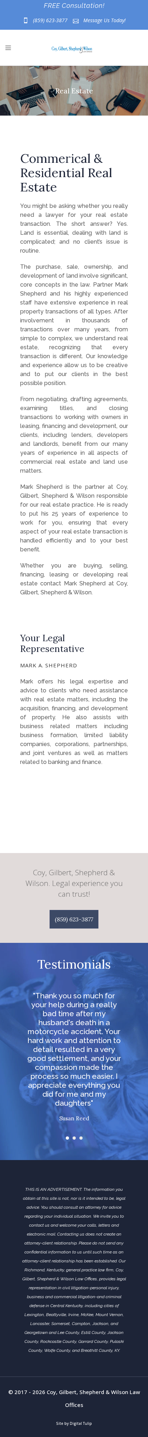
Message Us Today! (104, 20)
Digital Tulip (81, 1423)
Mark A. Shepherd (48, 665)
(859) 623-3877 (50, 20)
